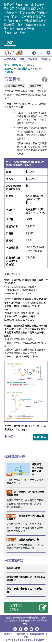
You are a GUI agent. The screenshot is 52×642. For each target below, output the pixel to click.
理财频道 (45, 59)
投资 (28, 65)
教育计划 (11, 539)
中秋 (9, 491)
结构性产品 (24, 68)
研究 (21, 59)
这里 (26, 29)
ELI (36, 68)
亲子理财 (11, 515)
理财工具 (32, 59)
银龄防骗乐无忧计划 (28, 539)
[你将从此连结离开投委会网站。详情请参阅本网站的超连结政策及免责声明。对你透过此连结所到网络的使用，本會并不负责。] (20, 629)
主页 (6, 65)
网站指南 (21, 634)
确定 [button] (10, 43)
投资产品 (9, 68)
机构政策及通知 (37, 634)
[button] (34, 52)
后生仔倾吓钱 (13, 568)
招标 (26, 637)
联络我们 (8, 634)
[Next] (49, 59)
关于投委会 (10, 59)
